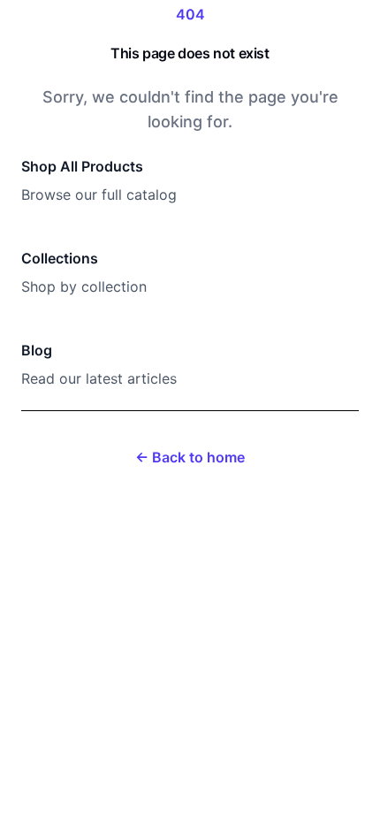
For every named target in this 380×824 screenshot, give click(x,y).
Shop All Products (82, 166)
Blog (36, 350)
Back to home (190, 457)
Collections (59, 258)
